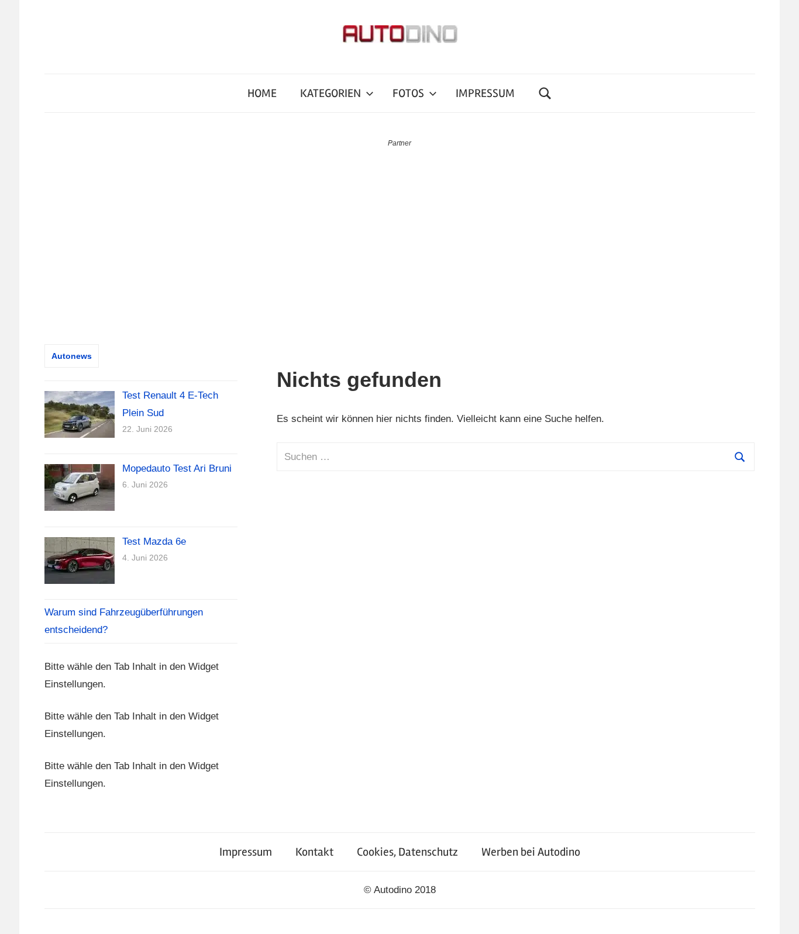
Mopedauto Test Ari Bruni (177, 468)
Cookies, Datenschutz (407, 852)
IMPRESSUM (485, 93)
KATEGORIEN (330, 93)
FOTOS (408, 93)
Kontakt (314, 852)
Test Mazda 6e (154, 541)
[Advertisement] (399, 237)
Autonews (71, 356)
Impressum (245, 852)
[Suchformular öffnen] (545, 93)
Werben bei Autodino (530, 852)
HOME (262, 93)
